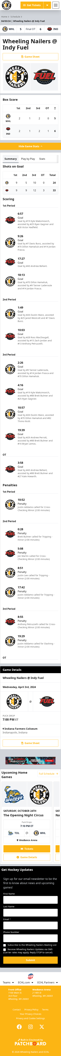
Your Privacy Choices (30, 1013)
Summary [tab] (11, 159)
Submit (30, 960)
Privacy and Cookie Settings (30, 1018)
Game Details (28, 857)
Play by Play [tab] (28, 159)
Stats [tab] (42, 159)
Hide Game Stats (29, 146)
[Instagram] (30, 1026)
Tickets (28, 849)
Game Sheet (32, 56)
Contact (17, 1009)
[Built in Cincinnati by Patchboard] (30, 1042)
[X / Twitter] (41, 1026)
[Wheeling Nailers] (6, 5)
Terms (45, 1009)
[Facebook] (19, 1026)
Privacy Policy (31, 1009)
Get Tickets (34, 5)
